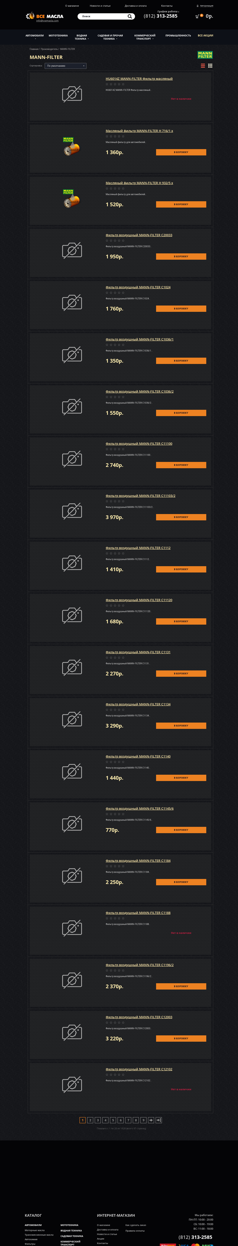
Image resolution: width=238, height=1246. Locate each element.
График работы (167, 11)
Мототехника (58, 35)
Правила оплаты (135, 1230)
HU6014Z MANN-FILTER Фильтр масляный (139, 78)
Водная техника (81, 37)
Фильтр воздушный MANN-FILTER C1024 (138, 287)
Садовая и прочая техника (110, 37)
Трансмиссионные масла (39, 1234)
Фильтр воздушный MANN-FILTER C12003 (139, 1017)
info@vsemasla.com (47, 20)
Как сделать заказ (135, 1225)
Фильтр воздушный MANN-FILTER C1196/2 (140, 965)
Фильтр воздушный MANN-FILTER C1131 (138, 652)
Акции (100, 1238)
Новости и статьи (100, 5)
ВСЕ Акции (205, 35)
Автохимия (31, 1239)
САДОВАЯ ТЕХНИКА (72, 1236)
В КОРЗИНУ (181, 152)
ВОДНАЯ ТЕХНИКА (71, 1230)
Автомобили (35, 35)
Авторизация (206, 5)
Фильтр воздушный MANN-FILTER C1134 (138, 704)
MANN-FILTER (67, 49)
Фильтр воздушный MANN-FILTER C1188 (138, 913)
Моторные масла (35, 1230)
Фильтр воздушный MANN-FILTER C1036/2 (140, 391)
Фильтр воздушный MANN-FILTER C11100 (139, 443)
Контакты (167, 5)
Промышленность (178, 35)
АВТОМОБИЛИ (33, 1225)
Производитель (49, 49)
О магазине (72, 5)
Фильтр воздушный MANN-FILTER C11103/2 (140, 495)
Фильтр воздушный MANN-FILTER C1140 (138, 756)
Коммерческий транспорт (144, 37)
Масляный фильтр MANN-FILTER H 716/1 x (139, 131)
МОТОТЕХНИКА (69, 1225)
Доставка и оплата (136, 5)
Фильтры (30, 1243)
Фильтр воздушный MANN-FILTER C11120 (139, 600)
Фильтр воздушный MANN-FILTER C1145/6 (140, 808)
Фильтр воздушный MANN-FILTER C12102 (139, 1069)
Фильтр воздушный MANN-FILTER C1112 (138, 548)
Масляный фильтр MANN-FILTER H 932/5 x (139, 183)
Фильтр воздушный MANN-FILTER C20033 (139, 235)
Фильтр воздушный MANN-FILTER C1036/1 (140, 339)
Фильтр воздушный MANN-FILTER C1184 (138, 860)
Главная (34, 49)
